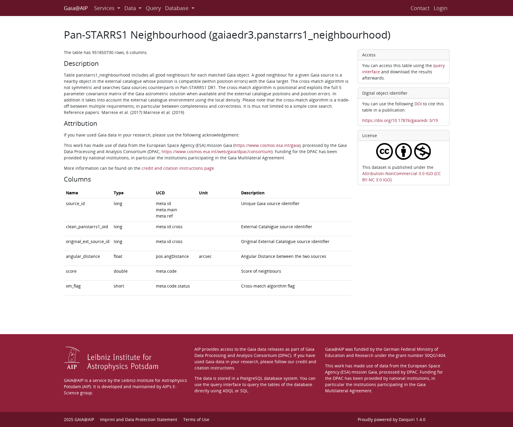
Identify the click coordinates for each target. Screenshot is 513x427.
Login (440, 8)
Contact (420, 8)
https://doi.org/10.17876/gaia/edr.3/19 (400, 120)
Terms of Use (196, 419)
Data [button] (130, 8)
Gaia (372, 372)
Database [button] (177, 8)
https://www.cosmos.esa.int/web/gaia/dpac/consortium (216, 151)
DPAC (412, 372)
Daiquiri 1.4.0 (412, 419)
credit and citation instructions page (178, 168)
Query (153, 8)
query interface (225, 384)
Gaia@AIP (76, 8)
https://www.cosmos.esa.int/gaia (267, 145)
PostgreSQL (251, 378)
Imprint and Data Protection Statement (138, 419)
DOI (418, 104)
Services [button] (104, 8)
